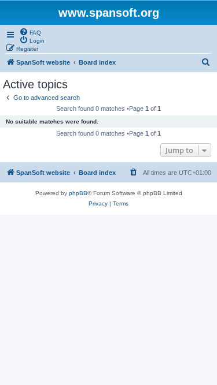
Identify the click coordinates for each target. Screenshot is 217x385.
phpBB (78, 193)
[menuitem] (30, 32)
